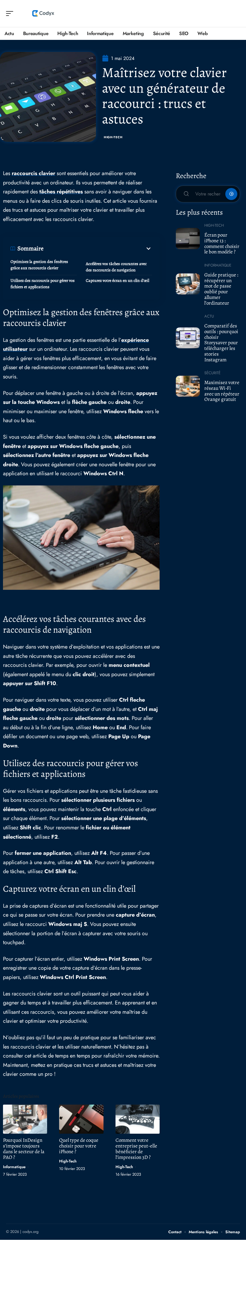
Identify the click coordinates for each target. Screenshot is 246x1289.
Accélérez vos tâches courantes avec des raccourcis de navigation (116, 267)
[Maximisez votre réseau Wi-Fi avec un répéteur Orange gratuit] (188, 386)
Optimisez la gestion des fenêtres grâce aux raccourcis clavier (39, 265)
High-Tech (113, 137)
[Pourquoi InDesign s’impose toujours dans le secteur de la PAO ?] (25, 1119)
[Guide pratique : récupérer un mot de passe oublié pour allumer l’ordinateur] (188, 283)
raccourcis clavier (33, 173)
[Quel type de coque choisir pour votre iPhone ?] (81, 1119)
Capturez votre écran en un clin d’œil (117, 280)
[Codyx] (43, 13)
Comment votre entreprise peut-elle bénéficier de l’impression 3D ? (136, 1149)
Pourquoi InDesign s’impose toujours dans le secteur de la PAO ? (23, 1149)
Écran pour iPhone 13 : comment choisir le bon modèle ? (221, 243)
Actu (209, 316)
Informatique (14, 1167)
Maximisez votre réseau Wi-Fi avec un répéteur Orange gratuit (221, 391)
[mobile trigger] (11, 13)
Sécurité (212, 373)
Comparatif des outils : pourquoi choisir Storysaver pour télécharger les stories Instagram (221, 342)
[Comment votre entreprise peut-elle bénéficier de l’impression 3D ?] (138, 1119)
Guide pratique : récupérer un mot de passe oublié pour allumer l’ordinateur (221, 288)
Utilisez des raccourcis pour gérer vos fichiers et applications (42, 284)
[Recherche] (236, 13)
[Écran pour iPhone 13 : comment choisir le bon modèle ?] (188, 238)
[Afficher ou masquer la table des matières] (98, 248)
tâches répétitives (61, 191)
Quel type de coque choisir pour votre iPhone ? (78, 1146)
